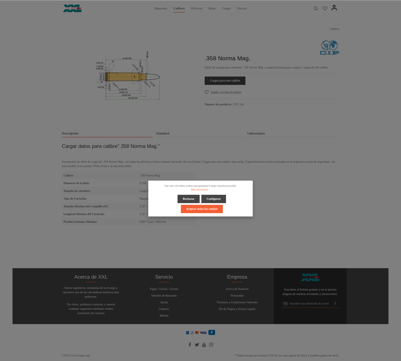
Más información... (200, 189)
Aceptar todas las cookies (202, 208)
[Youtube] (204, 346)
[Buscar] (316, 8)
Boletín (164, 315)
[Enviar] (335, 303)
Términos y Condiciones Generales (237, 302)
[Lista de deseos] (325, 8)
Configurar (214, 198)
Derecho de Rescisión (164, 295)
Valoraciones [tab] (256, 133)
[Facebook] (190, 346)
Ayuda (164, 302)
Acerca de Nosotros (237, 289)
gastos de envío (298, 355)
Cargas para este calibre (225, 80)
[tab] (107, 133)
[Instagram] (211, 346)
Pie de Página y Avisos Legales (237, 309)
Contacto (164, 309)
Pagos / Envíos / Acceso (164, 289)
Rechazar (188, 198)
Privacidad (237, 295)
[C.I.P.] (329, 47)
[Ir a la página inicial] (72, 8)
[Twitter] (197, 346)
